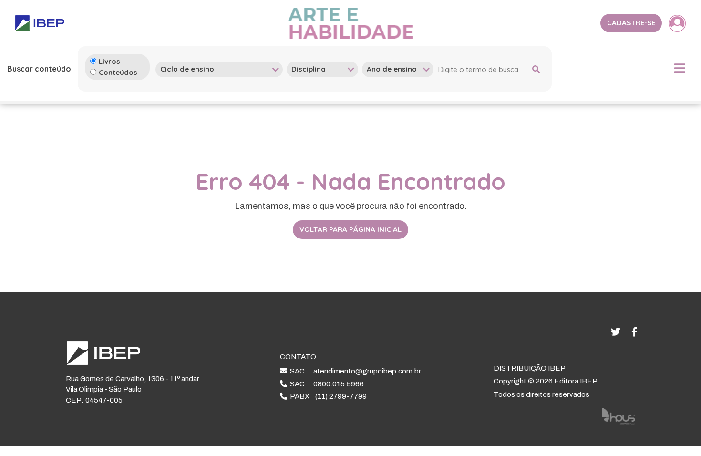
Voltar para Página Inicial (350, 229)
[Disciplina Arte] (322, 69)
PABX (327, 396)
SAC (354, 371)
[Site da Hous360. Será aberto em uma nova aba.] (618, 416)
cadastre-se (631, 22)
